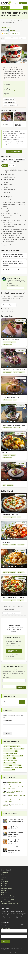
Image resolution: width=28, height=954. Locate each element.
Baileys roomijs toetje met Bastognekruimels (15, 840)
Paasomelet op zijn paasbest (11, 397)
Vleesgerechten (21, 544)
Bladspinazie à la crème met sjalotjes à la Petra (15, 833)
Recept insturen (5, 886)
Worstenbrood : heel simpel (10, 339)
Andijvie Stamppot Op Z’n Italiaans (13, 597)
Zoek (22, 702)
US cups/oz (12, 165)
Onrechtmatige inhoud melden (10, 904)
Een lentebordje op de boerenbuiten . (13, 425)
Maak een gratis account (12, 650)
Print (3, 40)
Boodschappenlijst (6, 888)
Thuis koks (4, 892)
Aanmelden (21, 687)
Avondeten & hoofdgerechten (9, 342)
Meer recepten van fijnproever (15, 288)
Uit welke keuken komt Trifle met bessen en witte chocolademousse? (12, 271)
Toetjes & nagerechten (10, 753)
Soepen (7, 755)
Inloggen (15, 3)
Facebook (21, 952)
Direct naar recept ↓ (9, 99)
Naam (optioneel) (6, 677)
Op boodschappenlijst (7, 159)
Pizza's (19, 517)
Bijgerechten (8, 748)
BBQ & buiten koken (9, 762)
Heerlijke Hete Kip (13, 827)
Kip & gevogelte (8, 767)
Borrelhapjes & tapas (9, 758)
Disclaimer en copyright (8, 899)
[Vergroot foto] (3, 61)
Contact (3, 875)
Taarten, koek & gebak (10, 760)
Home (8, 21)
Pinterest (15, 38)
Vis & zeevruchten (17, 755)
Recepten (13, 21)
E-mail (3, 684)
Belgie (5, 95)
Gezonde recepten (9, 769)
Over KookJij (4, 872)
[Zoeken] (25, 7)
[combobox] (16, 7)
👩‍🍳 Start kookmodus (14, 151)
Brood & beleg (10, 485)
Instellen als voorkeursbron (11, 613)
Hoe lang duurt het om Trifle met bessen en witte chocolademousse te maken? (12, 263)
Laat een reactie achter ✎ (10, 105)
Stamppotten (20, 600)
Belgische (15, 90)
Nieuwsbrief (4, 884)
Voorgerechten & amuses (19, 372)
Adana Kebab (6, 542)
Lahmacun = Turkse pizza (10, 514)
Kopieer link (23, 38)
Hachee (4, 570)
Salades (18, 767)
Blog (2, 879)
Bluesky (9, 952)
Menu (6, 8)
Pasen (15, 399)
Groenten (17, 765)
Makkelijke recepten (6, 27)
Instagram (15, 952)
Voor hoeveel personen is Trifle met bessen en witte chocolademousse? (12, 255)
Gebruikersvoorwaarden (8, 897)
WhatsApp (8, 38)
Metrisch (4, 165)
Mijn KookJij (4, 881)
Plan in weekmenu (20, 159)
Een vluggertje (6, 483)
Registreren (23, 3)
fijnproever (17, 278)
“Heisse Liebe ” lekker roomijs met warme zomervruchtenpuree (16, 848)
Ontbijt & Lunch (17, 427)
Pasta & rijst (7, 765)
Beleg (4, 485)
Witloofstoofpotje (7, 453)
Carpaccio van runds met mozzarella (13, 369)
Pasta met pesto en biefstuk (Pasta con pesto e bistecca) (15, 820)
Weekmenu (4, 890)
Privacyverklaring (6, 901)
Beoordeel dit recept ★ (9, 102)
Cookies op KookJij (6, 895)
